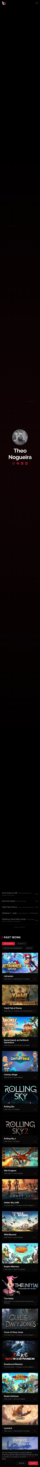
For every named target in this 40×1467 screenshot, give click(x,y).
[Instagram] (13, 463)
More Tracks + (20, 927)
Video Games (8, 943)
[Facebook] (18, 463)
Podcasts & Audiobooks (13, 948)
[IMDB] (26, 463)
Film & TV (21, 943)
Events (29, 948)
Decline (21, 1463)
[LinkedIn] (22, 463)
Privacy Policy (30, 1457)
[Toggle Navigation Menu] (36, 3)
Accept (33, 1463)
